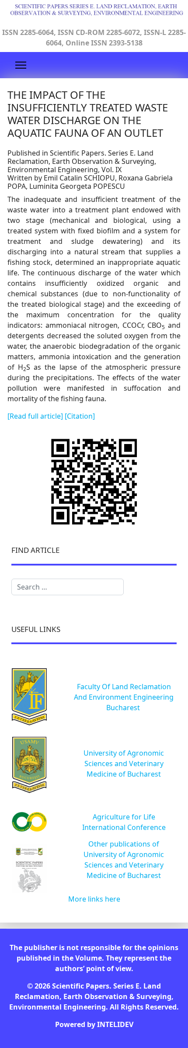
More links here (94, 899)
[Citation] (80, 416)
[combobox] (67, 587)
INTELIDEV (115, 1024)
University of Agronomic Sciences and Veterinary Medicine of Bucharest (124, 763)
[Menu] (20, 65)
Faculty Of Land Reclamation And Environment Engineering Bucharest (124, 697)
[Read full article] (36, 416)
